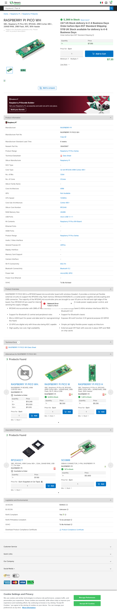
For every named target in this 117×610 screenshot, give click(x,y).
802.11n (63, 264)
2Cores (63, 179)
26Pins (62, 245)
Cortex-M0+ (65, 203)
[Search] (111, 8)
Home (6, 14)
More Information (29, 608)
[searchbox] (57, 8)
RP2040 (63, 207)
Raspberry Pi (15, 14)
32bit (62, 174)
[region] (58, 600)
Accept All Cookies (87, 603)
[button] (6, 3)
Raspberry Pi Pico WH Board (71, 221)
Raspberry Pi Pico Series (69, 151)
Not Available (65, 193)
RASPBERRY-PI (66, 128)
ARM (62, 189)
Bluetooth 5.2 (65, 268)
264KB (62, 212)
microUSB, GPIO (66, 273)
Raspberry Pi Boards (30, 14)
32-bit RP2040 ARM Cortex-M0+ (72, 170)
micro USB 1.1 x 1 (66, 217)
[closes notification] (71, 303)
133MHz (63, 198)
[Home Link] (18, 3)
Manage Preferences (87, 597)
